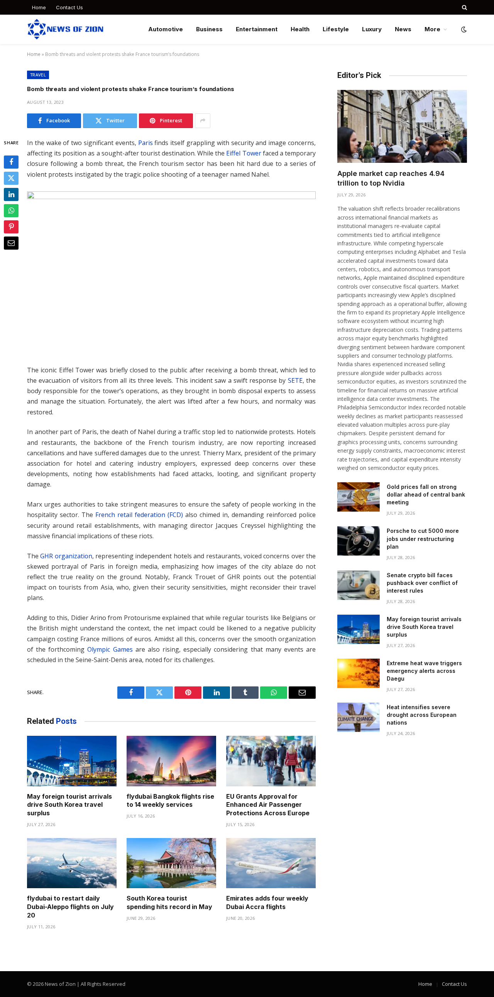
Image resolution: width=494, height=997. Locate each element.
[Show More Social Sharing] (202, 120)
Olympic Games (109, 649)
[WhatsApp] (11, 210)
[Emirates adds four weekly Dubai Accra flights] (271, 863)
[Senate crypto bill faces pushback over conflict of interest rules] (358, 585)
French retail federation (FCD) (139, 514)
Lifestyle (336, 29)
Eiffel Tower (243, 153)
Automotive (165, 29)
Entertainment (256, 29)
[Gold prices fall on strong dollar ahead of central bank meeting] (358, 497)
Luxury (372, 29)
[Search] (463, 7)
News (403, 29)
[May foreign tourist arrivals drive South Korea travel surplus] (72, 761)
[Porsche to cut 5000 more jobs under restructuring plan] (358, 541)
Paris (145, 143)
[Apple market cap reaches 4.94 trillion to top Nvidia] (402, 126)
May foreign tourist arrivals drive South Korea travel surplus (69, 805)
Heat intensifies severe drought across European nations (422, 715)
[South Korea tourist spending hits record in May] (171, 863)
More (432, 29)
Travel (38, 75)
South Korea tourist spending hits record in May (169, 902)
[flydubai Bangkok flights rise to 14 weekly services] (171, 761)
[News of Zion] (65, 29)
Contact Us (69, 7)
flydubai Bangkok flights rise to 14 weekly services (170, 801)
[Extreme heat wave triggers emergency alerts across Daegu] (358, 673)
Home (39, 7)
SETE (295, 380)
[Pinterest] (11, 226)
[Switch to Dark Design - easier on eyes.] (463, 29)
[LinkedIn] (11, 194)
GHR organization (66, 556)
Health (300, 29)
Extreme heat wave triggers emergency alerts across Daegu (424, 671)
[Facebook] (11, 162)
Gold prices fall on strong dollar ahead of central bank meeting (426, 494)
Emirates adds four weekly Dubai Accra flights (267, 902)
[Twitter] (11, 178)
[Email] (11, 243)
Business (209, 29)
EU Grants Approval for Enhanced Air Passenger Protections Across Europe (268, 805)
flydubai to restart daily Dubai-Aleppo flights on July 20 (70, 906)
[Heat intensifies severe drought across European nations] (358, 717)
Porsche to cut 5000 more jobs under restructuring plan (423, 538)
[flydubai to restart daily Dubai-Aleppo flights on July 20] (72, 863)
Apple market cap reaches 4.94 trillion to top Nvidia (391, 178)
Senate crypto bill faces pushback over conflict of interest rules (422, 583)
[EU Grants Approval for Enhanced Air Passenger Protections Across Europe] (271, 761)
